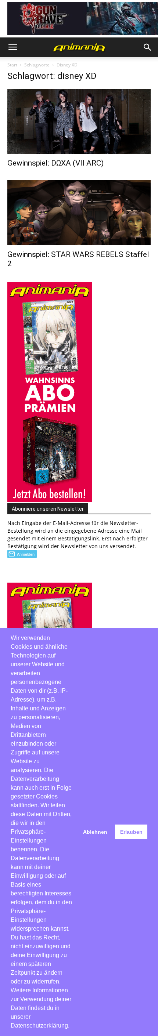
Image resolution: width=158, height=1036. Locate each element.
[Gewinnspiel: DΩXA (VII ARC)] (79, 121)
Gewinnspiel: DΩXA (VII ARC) (55, 163)
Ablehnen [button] (95, 832)
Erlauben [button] (131, 832)
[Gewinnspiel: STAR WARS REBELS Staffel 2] (79, 212)
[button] (12, 47)
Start (12, 65)
